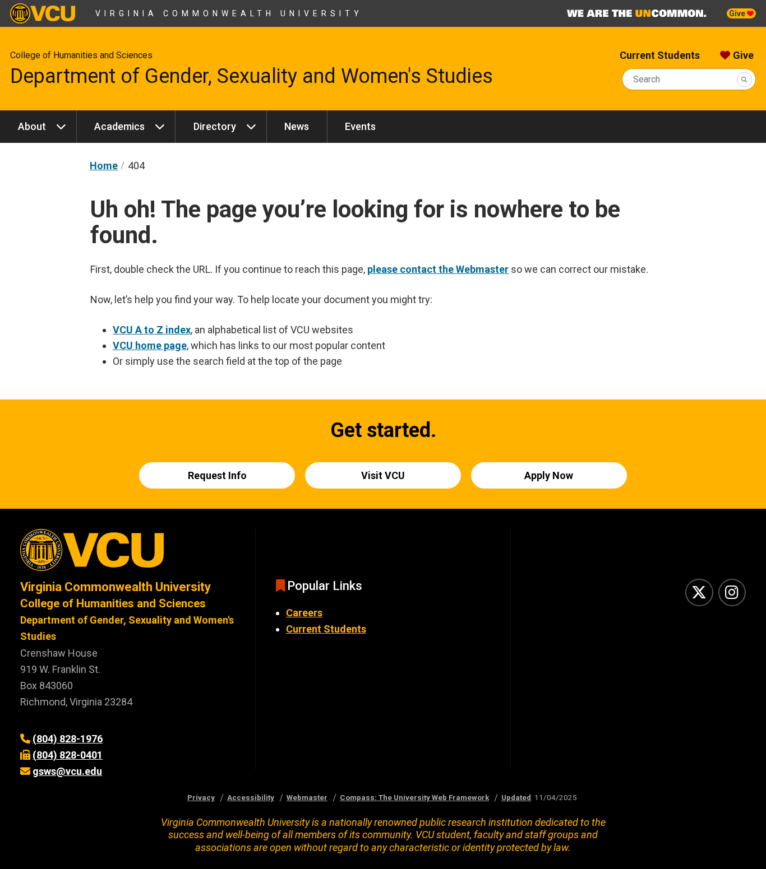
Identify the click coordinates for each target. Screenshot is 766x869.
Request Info (217, 475)
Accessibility (250, 797)
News (296, 126)
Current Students (660, 55)
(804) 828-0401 (68, 755)
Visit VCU (383, 475)
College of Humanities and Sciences (81, 55)
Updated (516, 797)
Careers (304, 613)
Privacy (201, 797)
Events (360, 126)
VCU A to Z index (152, 330)
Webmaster (307, 797)
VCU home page (150, 345)
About (32, 126)
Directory (214, 126)
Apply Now (548, 475)
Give (738, 13)
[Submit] (744, 79)
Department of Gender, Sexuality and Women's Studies (251, 76)
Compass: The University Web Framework (414, 797)
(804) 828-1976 (68, 739)
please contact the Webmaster (438, 269)
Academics (119, 126)
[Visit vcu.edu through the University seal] (127, 554)
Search (646, 79)
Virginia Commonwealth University (229, 13)
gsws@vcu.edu (67, 771)
